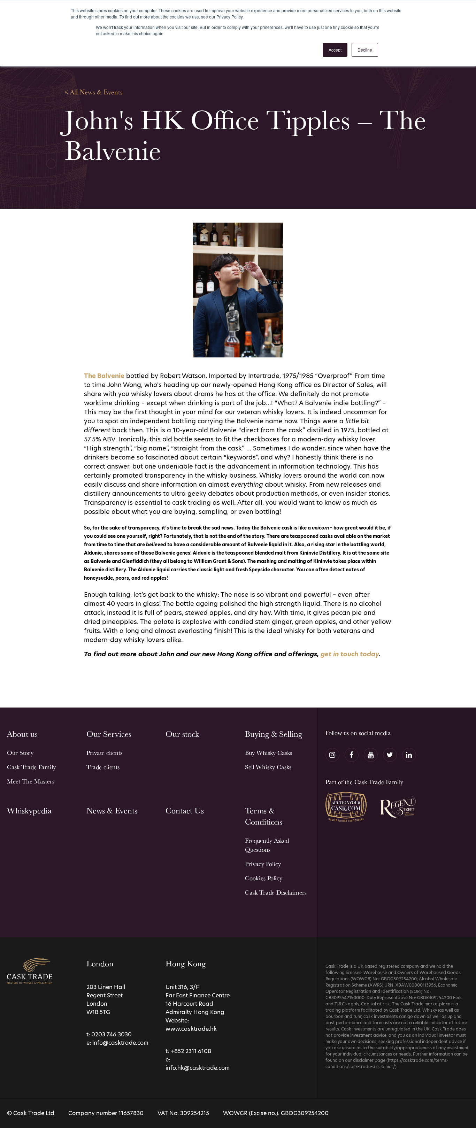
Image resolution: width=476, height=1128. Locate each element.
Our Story (20, 753)
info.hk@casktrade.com (198, 1068)
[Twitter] (390, 755)
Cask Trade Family (31, 767)
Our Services (108, 733)
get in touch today (350, 654)
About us (22, 733)
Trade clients (103, 767)
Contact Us (185, 810)
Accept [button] (335, 50)
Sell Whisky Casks (268, 767)
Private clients (104, 753)
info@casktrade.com (120, 1043)
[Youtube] (371, 755)
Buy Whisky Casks (268, 753)
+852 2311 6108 (190, 1051)
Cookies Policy (263, 878)
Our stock (182, 733)
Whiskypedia (29, 810)
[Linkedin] (409, 755)
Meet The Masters (30, 781)
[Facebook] (352, 755)
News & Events (111, 810)
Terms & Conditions (263, 816)
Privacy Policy (263, 864)
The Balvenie (104, 375)
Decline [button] (365, 50)
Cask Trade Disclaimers (276, 892)
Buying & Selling (273, 733)
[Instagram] (332, 755)
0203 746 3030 (111, 1034)
